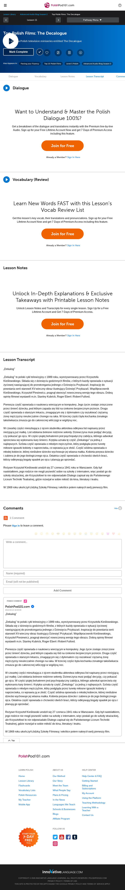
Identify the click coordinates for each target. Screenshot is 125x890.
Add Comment (62, 590)
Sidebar (93, 20)
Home (22, 776)
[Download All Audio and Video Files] (80, 52)
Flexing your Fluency (30, 64)
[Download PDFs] (69, 52)
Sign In (16, 525)
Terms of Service (95, 884)
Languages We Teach (64, 804)
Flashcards (24, 785)
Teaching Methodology (93, 802)
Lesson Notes (68, 76)
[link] (5, 20)
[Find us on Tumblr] (74, 837)
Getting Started (90, 780)
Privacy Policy (55, 881)
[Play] (6, 179)
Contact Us (87, 815)
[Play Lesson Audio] (10, 41)
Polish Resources (27, 795)
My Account (88, 793)
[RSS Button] (5, 518)
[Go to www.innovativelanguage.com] (62, 871)
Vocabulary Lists (27, 790)
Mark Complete (18, 51)
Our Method (59, 776)
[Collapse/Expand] (62, 508)
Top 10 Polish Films (52, 64)
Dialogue (13, 76)
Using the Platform (91, 798)
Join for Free (62, 145)
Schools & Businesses (64, 809)
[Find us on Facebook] (68, 837)
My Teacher (25, 799)
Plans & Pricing (60, 795)
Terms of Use (70, 881)
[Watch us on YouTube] (61, 837)
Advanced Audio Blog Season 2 (34, 14)
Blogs (55, 814)
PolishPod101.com (98, 878)
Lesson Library (9, 14)
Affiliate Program (61, 818)
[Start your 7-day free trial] (29, 837)
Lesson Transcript (95, 76)
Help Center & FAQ (92, 776)
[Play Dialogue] (6, 88)
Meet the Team (60, 785)
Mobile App (24, 804)
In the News (59, 799)
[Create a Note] (58, 52)
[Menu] (5, 5)
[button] (120, 5)
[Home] (59, 7)
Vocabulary (40, 76)
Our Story (58, 780)
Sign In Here (73, 157)
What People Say (61, 790)
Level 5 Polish (72, 64)
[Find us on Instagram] (55, 843)
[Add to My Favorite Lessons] (46, 52)
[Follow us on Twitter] (55, 837)
